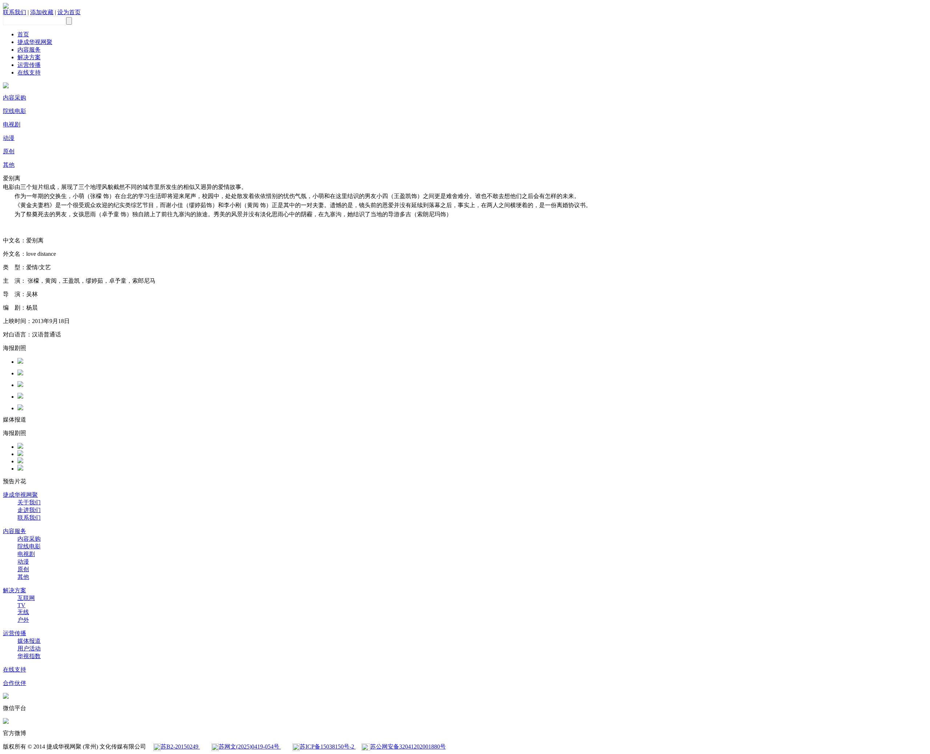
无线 (23, 612)
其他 (9, 165)
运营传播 (29, 65)
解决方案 (29, 57)
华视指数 (29, 656)
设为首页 (69, 12)
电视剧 (11, 124)
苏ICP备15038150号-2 (328, 746)
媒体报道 (29, 641)
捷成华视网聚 (34, 42)
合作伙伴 (14, 683)
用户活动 (29, 648)
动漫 (9, 138)
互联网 (26, 598)
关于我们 (29, 502)
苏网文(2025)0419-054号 (250, 746)
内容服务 (29, 50)
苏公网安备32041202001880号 (408, 746)
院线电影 (14, 111)
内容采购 (14, 97)
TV (21, 605)
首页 (23, 34)
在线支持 (29, 72)
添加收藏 (41, 12)
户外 (23, 620)
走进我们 (29, 510)
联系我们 (14, 12)
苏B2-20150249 (180, 746)
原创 (9, 151)
